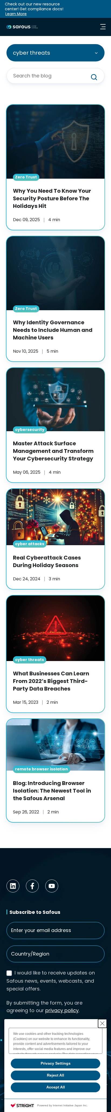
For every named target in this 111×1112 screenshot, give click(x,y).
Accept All (55, 1087)
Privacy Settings (56, 1063)
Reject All (55, 1075)
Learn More (16, 14)
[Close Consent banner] (102, 1023)
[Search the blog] (94, 77)
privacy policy (62, 1010)
